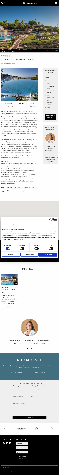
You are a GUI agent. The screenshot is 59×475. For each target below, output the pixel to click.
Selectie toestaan (29, 254)
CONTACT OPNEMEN (40, 372)
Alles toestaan (48, 254)
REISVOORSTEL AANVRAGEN (16, 372)
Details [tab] (29, 224)
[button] (27, 348)
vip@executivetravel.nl (51, 157)
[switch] (22, 248)
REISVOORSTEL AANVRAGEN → (50, 117)
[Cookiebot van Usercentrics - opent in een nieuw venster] (50, 219)
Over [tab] (48, 224)
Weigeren (10, 254)
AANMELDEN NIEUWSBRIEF (22, 457)
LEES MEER (8, 307)
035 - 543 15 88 (40, 344)
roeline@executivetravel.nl (23, 344)
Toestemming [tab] (10, 224)
